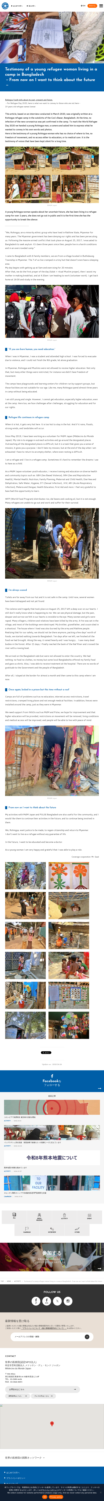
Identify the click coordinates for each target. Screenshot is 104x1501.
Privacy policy (56, 1497)
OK (44, 1497)
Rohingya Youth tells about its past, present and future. (29, 99)
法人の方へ (32, 6)
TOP (2, 16)
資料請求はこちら (15, 1396)
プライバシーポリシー (15, 1478)
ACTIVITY (18, 16)
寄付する (92, 6)
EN (84, 6)
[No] (100, 1492)
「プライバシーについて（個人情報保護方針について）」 (44, 1328)
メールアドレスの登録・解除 (27, 1336)
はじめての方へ (18, 6)
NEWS (10, 16)
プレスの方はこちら (41, 1396)
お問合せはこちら (16, 1389)
